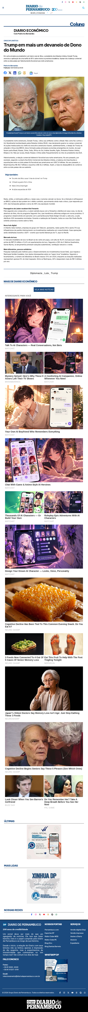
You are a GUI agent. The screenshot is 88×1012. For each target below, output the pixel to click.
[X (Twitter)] (69, 2)
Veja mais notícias (44, 289)
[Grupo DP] (44, 1004)
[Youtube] (73, 2)
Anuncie (73, 940)
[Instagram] (65, 2)
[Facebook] (63, 2)
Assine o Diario (76, 936)
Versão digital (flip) (78, 930)
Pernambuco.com (52, 930)
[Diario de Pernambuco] (44, 8)
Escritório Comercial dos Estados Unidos (40, 160)
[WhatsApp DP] (84, 2)
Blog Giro (48, 943)
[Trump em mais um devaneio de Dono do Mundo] (5, 72)
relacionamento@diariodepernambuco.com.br (21, 976)
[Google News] (80, 2)
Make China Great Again (20, 186)
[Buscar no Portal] (83, 8)
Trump (54, 273)
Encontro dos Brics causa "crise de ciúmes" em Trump (29, 178)
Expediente (74, 943)
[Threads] (76, 2)
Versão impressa (76, 933)
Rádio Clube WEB (51, 936)
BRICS (21, 148)
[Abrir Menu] (3, 8)
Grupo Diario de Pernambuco (20, 993)
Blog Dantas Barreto (53, 946)
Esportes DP (49, 933)
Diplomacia (36, 273)
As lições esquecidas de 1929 (21, 189)
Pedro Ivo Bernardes (11, 66)
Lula (46, 273)
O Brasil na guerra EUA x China (22, 182)
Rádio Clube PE (51, 940)
